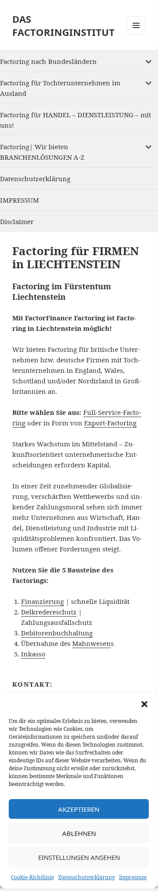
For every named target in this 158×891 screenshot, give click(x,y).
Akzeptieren (78, 809)
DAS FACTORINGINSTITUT (63, 25)
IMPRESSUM (19, 200)
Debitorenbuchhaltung (57, 632)
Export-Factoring (110, 422)
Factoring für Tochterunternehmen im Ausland (60, 88)
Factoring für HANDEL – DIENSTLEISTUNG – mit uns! (75, 120)
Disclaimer (17, 221)
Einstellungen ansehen (79, 857)
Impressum (133, 877)
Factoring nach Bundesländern (48, 61)
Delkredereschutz (49, 611)
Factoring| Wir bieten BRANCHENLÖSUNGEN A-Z (42, 151)
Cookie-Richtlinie (32, 877)
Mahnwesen (91, 643)
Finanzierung (42, 601)
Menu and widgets (136, 34)
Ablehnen (79, 833)
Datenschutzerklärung (86, 877)
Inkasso (33, 653)
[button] (144, 704)
